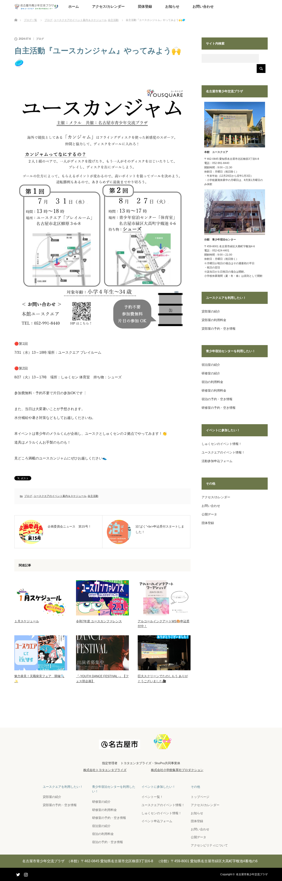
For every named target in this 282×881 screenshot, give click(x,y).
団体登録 (145, 6)
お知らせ (172, 6)
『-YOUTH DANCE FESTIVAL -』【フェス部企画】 (102, 678)
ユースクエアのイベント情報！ (223, 452)
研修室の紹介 (211, 373)
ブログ (40, 38)
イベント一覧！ (152, 797)
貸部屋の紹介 (211, 311)
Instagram (25, 873)
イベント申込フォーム (156, 821)
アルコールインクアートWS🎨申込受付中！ (163, 623)
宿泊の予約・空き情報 (217, 399)
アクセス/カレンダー (108, 6)
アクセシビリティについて (209, 845)
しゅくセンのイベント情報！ (222, 444)
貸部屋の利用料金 (214, 320)
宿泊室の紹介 (211, 364)
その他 (195, 786)
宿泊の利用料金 (212, 382)
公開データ (209, 514)
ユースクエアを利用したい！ (63, 786)
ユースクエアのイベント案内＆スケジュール (59, 496)
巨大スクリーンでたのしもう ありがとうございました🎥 (163, 678)
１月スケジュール (26, 621)
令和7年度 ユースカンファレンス (99, 621)
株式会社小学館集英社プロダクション (177, 770)
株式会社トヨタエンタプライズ (104, 770)
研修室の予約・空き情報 (219, 407)
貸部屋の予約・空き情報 (219, 328)
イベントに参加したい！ (158, 786)
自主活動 (93, 496)
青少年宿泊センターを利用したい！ (113, 789)
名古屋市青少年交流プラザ (252, 874)
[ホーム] (15, 15)
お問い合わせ (203, 6)
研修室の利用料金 (214, 390)
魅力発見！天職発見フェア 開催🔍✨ (39, 678)
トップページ (200, 797)
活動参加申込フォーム (217, 461)
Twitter (17, 873)
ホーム (73, 6)
